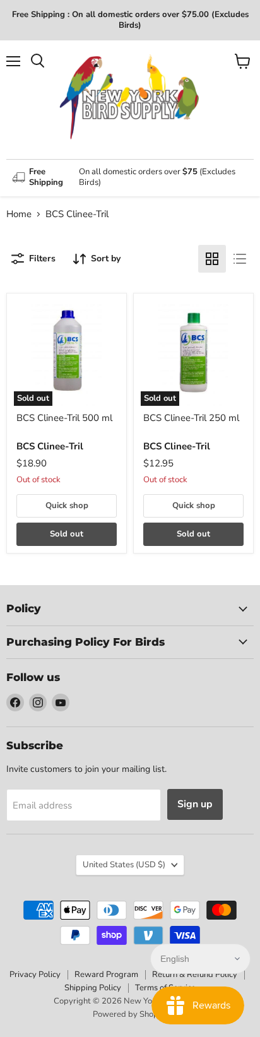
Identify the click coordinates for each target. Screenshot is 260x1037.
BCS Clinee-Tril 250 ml (191, 418)
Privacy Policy (35, 974)
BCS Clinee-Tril (49, 446)
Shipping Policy (92, 987)
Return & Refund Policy (194, 974)
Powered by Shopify (130, 1014)
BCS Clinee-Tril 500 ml (64, 418)
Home (19, 214)
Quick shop (66, 505)
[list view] (240, 259)
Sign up (195, 804)
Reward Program (106, 974)
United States (124, 864)
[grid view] (212, 259)
